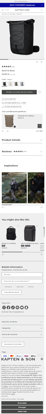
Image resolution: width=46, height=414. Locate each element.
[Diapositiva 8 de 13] (25, 59)
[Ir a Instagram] (4, 307)
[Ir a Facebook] (8, 307)
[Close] (42, 5)
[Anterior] (37, 62)
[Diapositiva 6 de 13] (19, 59)
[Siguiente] (41, 62)
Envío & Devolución (21, 1)
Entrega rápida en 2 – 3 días (15, 103)
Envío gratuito (10, 99)
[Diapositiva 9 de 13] (29, 59)
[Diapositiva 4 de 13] (12, 59)
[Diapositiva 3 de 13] (8, 59)
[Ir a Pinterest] (17, 307)
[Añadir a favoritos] (40, 92)
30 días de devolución (13, 106)
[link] (11, 236)
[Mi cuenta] (2, 10)
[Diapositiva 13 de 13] (42, 59)
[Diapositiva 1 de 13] (1, 59)
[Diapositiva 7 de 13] (22, 59)
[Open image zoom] (22, 37)
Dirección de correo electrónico (16, 281)
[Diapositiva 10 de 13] (32, 59)
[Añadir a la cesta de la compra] (40, 126)
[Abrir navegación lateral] (41, 10)
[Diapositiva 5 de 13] (15, 59)
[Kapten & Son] (22, 10)
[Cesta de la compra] (8, 10)
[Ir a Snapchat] (26, 307)
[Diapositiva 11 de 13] (36, 59)
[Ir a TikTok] (13, 307)
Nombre (7, 275)
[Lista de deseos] (5, 10)
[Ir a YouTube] (22, 307)
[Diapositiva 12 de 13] (39, 59)
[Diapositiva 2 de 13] (5, 59)
